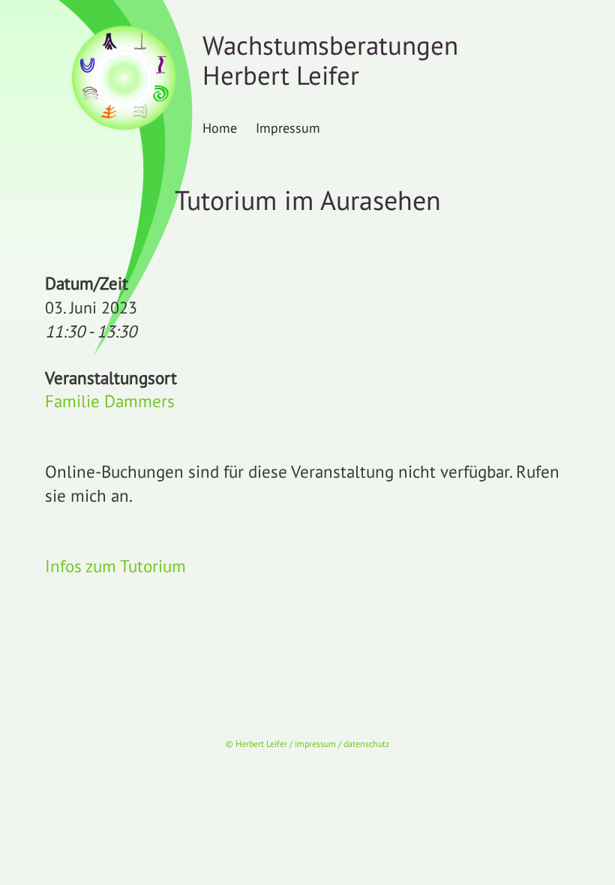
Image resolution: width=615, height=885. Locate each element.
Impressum (288, 127)
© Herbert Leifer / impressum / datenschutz (307, 743)
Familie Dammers (110, 401)
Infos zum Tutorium (115, 566)
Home (219, 127)
